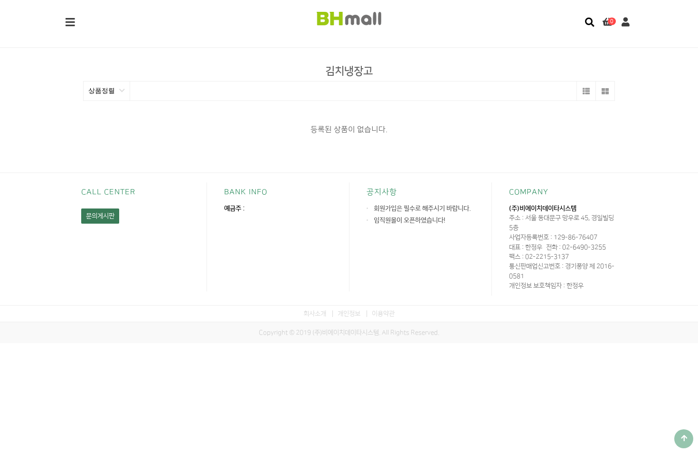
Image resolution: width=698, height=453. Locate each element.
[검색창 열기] (589, 22)
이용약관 (383, 313)
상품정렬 (102, 90)
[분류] (70, 23)
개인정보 (349, 313)
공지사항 (382, 192)
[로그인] (625, 22)
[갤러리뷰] (604, 91)
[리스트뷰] (585, 91)
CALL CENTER (108, 192)
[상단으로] (683, 438)
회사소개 (314, 313)
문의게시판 (100, 215)
